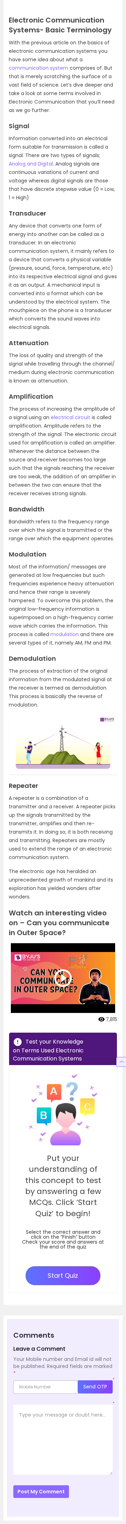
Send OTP (95, 1386)
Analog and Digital (31, 163)
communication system (38, 67)
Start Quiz (63, 1275)
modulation (64, 634)
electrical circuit (70, 417)
